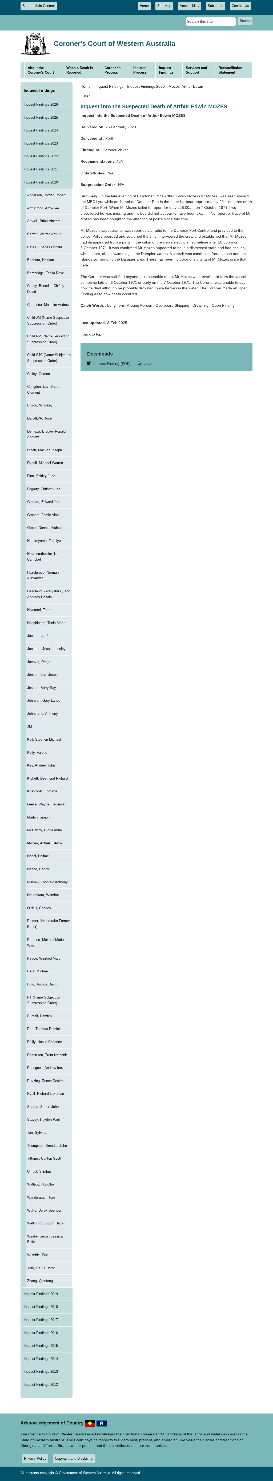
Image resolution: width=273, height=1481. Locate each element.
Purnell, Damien (39, 1016)
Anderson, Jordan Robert (46, 195)
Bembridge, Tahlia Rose (45, 273)
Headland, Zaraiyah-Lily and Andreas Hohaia (48, 594)
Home (144, 6)
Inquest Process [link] (140, 70)
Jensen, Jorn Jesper (43, 675)
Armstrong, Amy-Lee (43, 208)
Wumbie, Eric (37, 1255)
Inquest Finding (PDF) (109, 363)
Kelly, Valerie (37, 753)
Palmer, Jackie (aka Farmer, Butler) (49, 924)
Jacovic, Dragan (39, 662)
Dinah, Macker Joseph (44, 450)
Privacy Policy (35, 1458)
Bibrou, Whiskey (40, 405)
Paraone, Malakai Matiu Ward (45, 943)
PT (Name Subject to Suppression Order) (43, 1000)
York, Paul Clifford (41, 1268)
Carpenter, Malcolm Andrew (48, 305)
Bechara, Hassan (40, 260)
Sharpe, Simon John (43, 1107)
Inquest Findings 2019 (41, 1294)
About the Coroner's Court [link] (41, 70)
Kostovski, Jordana (42, 791)
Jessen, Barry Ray (41, 688)
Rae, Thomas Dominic (44, 1029)
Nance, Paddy (38, 869)
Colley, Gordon (38, 374)
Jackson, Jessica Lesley (46, 649)
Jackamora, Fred (40, 636)
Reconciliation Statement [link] (230, 70)
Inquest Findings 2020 (41, 182)
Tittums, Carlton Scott (44, 1158)
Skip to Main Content (38, 6)
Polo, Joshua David (42, 984)
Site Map (164, 6)
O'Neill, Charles (39, 908)
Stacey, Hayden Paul (43, 1119)
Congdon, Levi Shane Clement (43, 389)
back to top (92, 334)
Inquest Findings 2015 (41, 1346)
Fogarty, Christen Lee (43, 489)
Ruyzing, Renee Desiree (46, 1081)
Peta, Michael (38, 971)
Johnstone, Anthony (42, 714)
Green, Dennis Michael (44, 528)
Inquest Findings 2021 (41, 169)
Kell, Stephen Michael (44, 739)
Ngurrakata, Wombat (43, 895)
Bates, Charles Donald (44, 247)
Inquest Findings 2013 (41, 1372)
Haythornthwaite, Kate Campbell (44, 557)
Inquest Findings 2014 (41, 1359)
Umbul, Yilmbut (39, 1171)
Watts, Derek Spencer (44, 1210)
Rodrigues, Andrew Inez (45, 1068)
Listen (148, 364)
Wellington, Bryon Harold (46, 1223)
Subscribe (215, 6)
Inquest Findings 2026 (41, 104)
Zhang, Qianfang (40, 1281)
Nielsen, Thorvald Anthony (47, 882)
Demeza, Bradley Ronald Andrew (46, 434)
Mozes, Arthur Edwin (44, 843)
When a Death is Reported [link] (79, 70)
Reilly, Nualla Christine (44, 1042)
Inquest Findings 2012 (41, 1385)
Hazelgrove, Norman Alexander (43, 575)
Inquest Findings (39, 90)
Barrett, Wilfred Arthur (44, 234)
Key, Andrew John (41, 765)
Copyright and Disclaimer (74, 1458)
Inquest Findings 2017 (41, 1320)
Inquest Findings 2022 (41, 156)
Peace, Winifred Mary (44, 958)
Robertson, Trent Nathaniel (48, 1055)
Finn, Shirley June (41, 476)
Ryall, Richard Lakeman (45, 1094)
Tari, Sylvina (36, 1133)
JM (29, 726)
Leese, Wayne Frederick (46, 804)
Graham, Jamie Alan (43, 515)
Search (245, 21)
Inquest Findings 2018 (41, 1307)
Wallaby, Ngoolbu (40, 1184)
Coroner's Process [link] (113, 70)
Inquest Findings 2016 (41, 1333)
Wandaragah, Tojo (41, 1197)
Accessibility (189, 6)
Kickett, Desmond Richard (47, 778)
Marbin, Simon (38, 817)
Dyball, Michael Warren (45, 463)
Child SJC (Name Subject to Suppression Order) (49, 358)
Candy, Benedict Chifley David (45, 289)
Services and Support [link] (196, 70)
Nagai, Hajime (38, 856)
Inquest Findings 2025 (41, 117)
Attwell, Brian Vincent (44, 221)
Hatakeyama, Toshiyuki (45, 541)
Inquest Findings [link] (166, 70)
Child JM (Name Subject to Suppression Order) (48, 320)
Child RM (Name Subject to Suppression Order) (48, 339)
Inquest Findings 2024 (41, 130)
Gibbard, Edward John (44, 502)
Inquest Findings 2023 (41, 143)
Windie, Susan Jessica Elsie (45, 1239)
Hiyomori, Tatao (39, 610)
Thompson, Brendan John (47, 1146)
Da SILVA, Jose (39, 418)
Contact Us (240, 6)
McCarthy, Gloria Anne (44, 830)
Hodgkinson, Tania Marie (46, 623)
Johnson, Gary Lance (43, 700)
